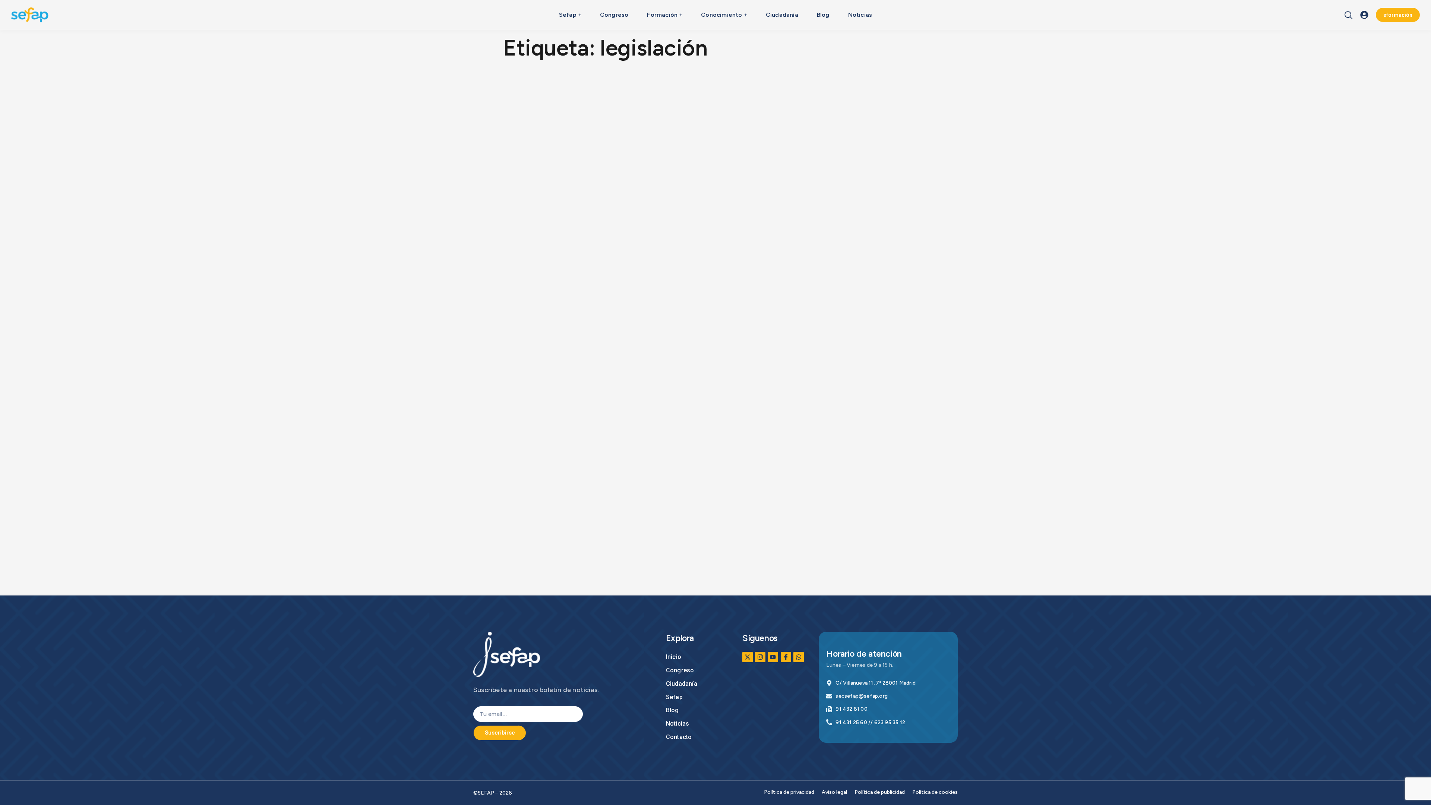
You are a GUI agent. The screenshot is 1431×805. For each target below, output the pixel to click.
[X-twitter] (747, 657)
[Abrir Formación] (680, 15)
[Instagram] (760, 657)
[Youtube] (773, 657)
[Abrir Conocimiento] (745, 15)
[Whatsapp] (798, 657)
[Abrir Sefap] (579, 15)
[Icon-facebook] (786, 657)
